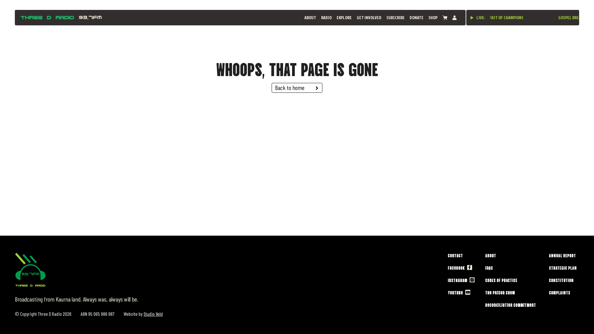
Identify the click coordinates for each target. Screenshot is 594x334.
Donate (417, 17)
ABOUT (310, 17)
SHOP (432, 17)
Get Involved (369, 17)
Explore (344, 17)
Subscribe (395, 17)
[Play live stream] (472, 17)
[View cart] (444, 17)
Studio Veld (153, 314)
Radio (326, 17)
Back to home (289, 87)
